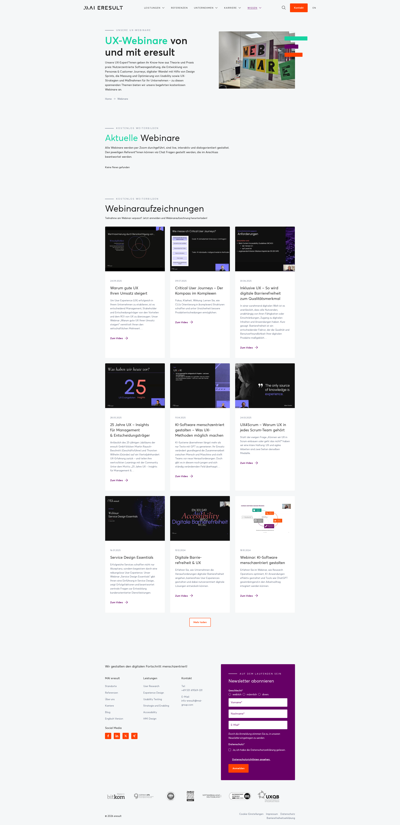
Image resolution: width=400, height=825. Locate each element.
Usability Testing (152, 699)
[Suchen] (285, 8)
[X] (125, 736)
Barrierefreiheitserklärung (281, 818)
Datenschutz (287, 813)
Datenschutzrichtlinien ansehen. (251, 759)
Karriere (109, 705)
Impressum (272, 813)
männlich (252, 694)
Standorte (111, 686)
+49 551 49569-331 (191, 690)
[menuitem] (154, 8)
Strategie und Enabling (156, 705)
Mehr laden (200, 622)
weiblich (236, 694)
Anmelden (238, 768)
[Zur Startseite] (103, 8)
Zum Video (116, 338)
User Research (151, 686)
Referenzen (111, 692)
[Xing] (134, 736)
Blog (107, 712)
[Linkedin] (117, 736)
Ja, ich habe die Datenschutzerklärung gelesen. (258, 749)
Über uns (110, 699)
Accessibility (150, 712)
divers (265, 694)
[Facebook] (108, 736)
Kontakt (299, 7)
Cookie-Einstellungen (251, 813)
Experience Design (153, 692)
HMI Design (149, 718)
